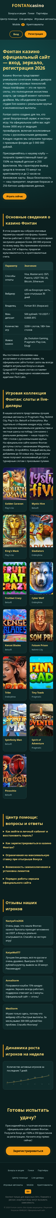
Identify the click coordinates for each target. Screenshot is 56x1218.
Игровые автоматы (45, 19)
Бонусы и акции (17, 13)
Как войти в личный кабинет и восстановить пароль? (25, 833)
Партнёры (42, 13)
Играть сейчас (14, 196)
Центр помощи (8, 19)
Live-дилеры (26, 19)
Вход (16, 34)
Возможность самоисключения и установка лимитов (26, 869)
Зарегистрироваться (28, 1151)
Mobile (18, 24)
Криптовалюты (35, 24)
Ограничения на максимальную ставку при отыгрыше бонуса (26, 857)
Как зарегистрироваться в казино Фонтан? (27, 845)
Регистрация (35, 33)
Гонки (31, 13)
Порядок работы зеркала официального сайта (21, 880)
